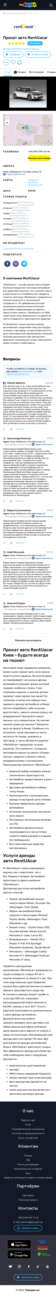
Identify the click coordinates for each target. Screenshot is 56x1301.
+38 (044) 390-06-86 (39, 151)
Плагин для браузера (28, 1164)
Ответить (20, 429)
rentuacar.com (35, 185)
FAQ (28, 1160)
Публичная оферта (28, 1200)
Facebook (33, 182)
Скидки (22, 72)
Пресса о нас (28, 1120)
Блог (28, 1173)
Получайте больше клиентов (18, 248)
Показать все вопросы (28, 640)
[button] (26, 127)
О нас (8, 72)
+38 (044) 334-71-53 (28, 1217)
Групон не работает (28, 1138)
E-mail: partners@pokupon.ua (28, 1222)
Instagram (33, 180)
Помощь (28, 1155)
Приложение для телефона (28, 1169)
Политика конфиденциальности (28, 1133)
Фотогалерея (36, 72)
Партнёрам (28, 1195)
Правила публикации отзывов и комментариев (28, 1177)
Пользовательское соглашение (28, 1129)
